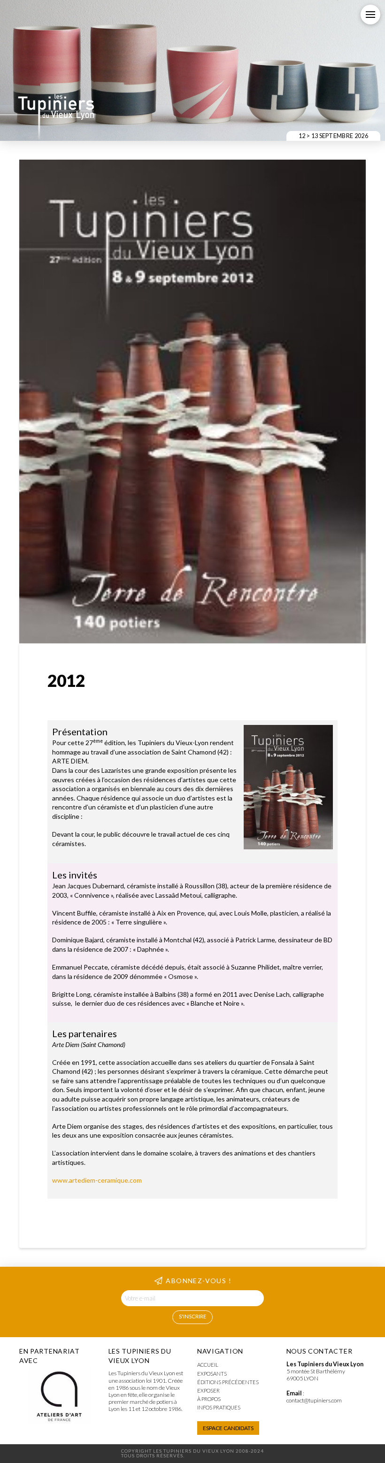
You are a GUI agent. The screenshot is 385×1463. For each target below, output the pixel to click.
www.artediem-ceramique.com (97, 1180)
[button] (370, 14)
